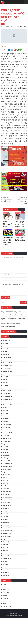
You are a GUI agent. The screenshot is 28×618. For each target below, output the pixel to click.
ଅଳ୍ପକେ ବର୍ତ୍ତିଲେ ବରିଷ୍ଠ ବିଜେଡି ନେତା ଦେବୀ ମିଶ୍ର (12, 315)
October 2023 (6, 435)
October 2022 (6, 469)
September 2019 (7, 558)
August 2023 (6, 441)
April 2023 (5, 452)
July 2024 (5, 410)
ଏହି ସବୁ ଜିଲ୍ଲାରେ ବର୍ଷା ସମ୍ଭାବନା (8, 326)
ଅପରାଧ (4, 584)
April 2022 (5, 486)
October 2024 (6, 402)
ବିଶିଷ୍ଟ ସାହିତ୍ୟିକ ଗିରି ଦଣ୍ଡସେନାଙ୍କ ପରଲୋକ (11, 312)
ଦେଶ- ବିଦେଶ (5, 213)
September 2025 (7, 371)
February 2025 (7, 391)
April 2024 (5, 419)
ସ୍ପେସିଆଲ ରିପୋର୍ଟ (7, 606)
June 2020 (5, 547)
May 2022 (5, 483)
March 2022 (6, 488)
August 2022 (6, 474)
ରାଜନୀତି (3, 24)
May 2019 (5, 570)
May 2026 (5, 349)
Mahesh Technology (17, 615)
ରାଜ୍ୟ (4, 603)
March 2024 (6, 421)
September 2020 (7, 539)
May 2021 (5, 516)
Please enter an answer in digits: (9, 289)
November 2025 (7, 365)
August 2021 (6, 508)
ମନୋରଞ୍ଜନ (5, 598)
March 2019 (6, 575)
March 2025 (6, 388)
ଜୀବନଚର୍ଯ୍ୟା (6, 589)
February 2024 (7, 424)
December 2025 (7, 363)
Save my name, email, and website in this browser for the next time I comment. (12, 285)
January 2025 (6, 393)
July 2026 (5, 343)
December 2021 (7, 497)
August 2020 (6, 542)
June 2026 (5, 346)
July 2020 (5, 544)
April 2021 (5, 519)
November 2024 (7, 399)
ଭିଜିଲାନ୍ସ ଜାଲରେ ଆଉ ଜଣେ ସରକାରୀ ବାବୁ (10, 323)
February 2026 (7, 357)
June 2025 (5, 379)
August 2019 (6, 561)
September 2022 (7, 472)
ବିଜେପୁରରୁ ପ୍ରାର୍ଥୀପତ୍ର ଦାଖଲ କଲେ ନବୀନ (6, 200)
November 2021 (7, 500)
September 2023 (7, 438)
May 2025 (5, 382)
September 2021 (7, 505)
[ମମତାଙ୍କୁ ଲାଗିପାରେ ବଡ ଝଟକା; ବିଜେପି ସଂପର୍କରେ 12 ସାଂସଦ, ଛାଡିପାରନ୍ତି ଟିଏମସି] (20, 216)
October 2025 (6, 368)
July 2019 (5, 564)
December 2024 (7, 396)
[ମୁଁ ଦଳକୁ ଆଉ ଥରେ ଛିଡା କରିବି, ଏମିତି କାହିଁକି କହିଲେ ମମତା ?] (20, 232)
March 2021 (6, 522)
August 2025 (6, 374)
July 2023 (5, 444)
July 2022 (5, 477)
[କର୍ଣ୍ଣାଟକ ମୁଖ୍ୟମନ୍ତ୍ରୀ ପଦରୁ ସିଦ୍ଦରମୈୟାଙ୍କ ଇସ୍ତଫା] (8, 216)
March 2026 (6, 354)
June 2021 (5, 514)
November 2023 (7, 432)
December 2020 (7, 530)
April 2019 (5, 572)
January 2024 (6, 427)
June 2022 (5, 480)
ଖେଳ (4, 587)
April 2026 (5, 351)
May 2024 (5, 416)
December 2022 (7, 463)
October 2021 (6, 502)
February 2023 (7, 458)
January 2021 (6, 528)
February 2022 (7, 491)
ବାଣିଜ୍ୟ (5, 595)
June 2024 (5, 413)
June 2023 (5, 446)
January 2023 (6, 460)
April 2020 (5, 553)
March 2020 (6, 556)
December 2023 (7, 430)
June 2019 (5, 567)
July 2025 (5, 377)
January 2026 (6, 360)
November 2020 (7, 533)
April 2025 (5, 385)
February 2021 (7, 525)
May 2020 (5, 550)
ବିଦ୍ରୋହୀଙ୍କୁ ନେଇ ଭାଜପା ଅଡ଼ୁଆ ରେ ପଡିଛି (22, 201)
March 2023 (6, 455)
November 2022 (7, 466)
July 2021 (5, 511)
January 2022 (6, 494)
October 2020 (6, 536)
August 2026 (6, 340)
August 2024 (6, 407)
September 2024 (7, 405)
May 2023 (5, 449)
